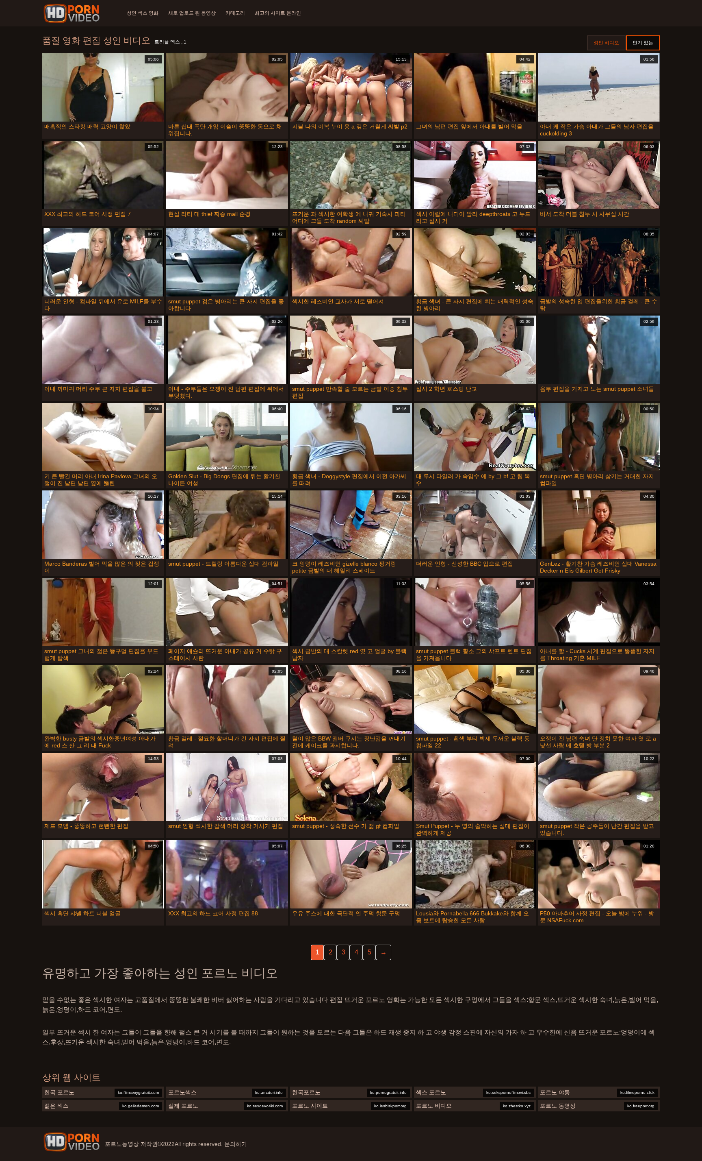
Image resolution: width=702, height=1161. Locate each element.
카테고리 (235, 13)
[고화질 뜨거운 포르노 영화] (71, 1142)
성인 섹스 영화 (142, 13)
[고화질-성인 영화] (73, 13)
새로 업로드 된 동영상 (192, 13)
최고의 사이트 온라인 (278, 13)
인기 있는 (643, 43)
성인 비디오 (606, 43)
